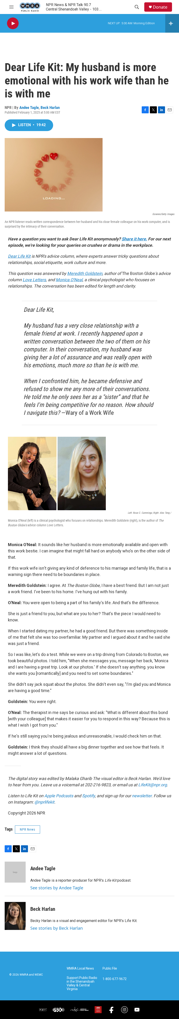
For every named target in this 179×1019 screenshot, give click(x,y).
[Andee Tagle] (15, 872)
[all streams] (172, 23)
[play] (13, 23)
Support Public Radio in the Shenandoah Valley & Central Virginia (82, 983)
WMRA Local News (80, 968)
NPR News (27, 829)
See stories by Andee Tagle (56, 888)
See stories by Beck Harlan (56, 928)
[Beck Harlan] (15, 916)
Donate (160, 7)
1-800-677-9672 (115, 979)
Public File (110, 968)
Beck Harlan (50, 107)
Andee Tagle (29, 107)
